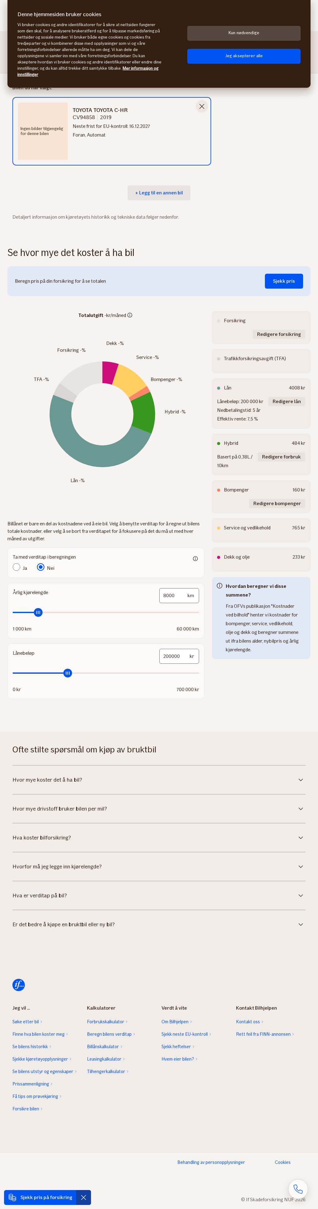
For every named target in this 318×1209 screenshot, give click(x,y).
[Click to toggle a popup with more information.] (130, 315)
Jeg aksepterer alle (244, 55)
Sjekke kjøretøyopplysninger (40, 1059)
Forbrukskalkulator (105, 1022)
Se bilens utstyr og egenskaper (42, 1071)
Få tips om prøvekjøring (35, 1096)
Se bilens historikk (30, 1046)
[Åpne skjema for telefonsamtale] (298, 1189)
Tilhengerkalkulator (106, 1071)
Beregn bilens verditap (109, 1034)
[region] (159, 44)
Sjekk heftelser (176, 1046)
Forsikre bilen (25, 1109)
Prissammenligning (30, 1084)
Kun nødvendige (244, 32)
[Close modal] (202, 106)
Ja (25, 568)
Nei (50, 568)
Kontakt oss (248, 1022)
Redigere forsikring (279, 334)
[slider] (106, 612)
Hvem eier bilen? (177, 1059)
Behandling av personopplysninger (211, 1162)
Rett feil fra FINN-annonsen (263, 1034)
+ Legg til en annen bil (159, 193)
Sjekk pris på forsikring (46, 1197)
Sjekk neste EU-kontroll (184, 1034)
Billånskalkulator (103, 1046)
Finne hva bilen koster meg (38, 1034)
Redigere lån (287, 401)
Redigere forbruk (281, 457)
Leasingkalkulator (104, 1059)
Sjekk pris (284, 281)
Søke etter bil (25, 1022)
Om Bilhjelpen (175, 1022)
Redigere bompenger (277, 503)
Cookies (283, 1162)
